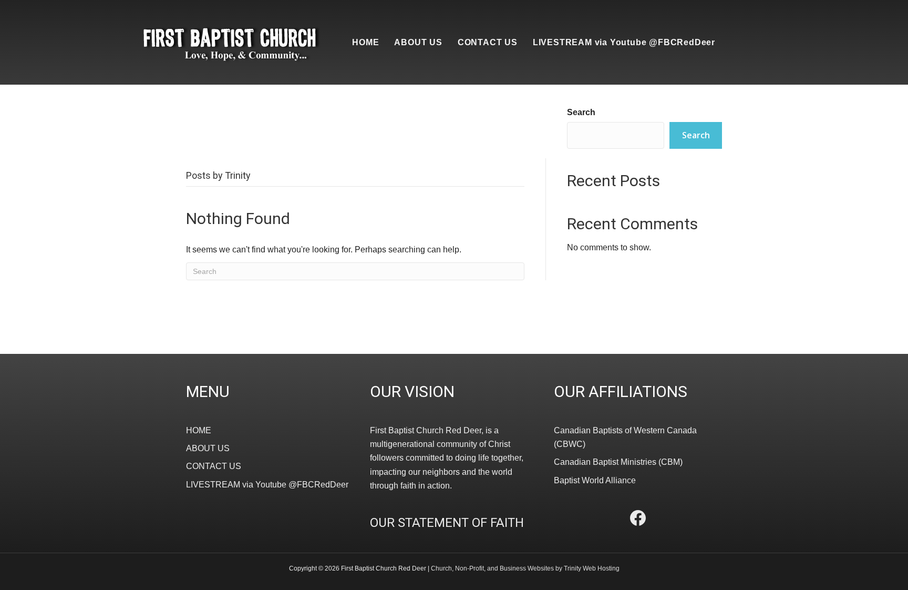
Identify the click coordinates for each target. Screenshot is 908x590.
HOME (365, 42)
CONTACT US (488, 42)
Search (581, 112)
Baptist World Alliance (595, 480)
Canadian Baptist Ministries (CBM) (618, 461)
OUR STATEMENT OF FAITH (447, 522)
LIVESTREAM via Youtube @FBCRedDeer (624, 42)
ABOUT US (418, 42)
